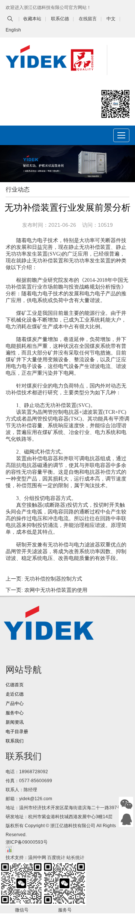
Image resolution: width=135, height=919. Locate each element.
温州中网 (37, 857)
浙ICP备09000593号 (27, 842)
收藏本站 (32, 18)
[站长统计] (9, 849)
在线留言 (88, 18)
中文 (111, 18)
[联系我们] (126, 819)
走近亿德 (15, 694)
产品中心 (15, 703)
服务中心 (15, 712)
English (13, 30)
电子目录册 (17, 731)
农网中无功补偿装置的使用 (55, 590)
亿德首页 (15, 684)
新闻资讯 (15, 722)
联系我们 (15, 741)
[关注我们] (126, 804)
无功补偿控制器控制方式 (53, 579)
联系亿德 (60, 18)
